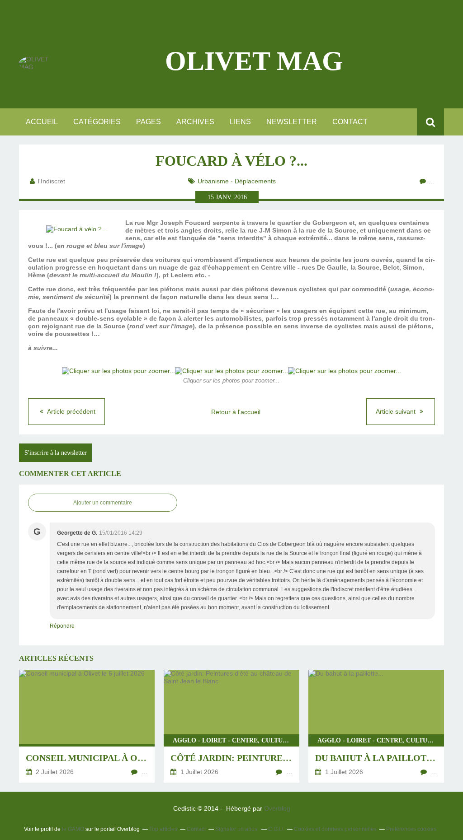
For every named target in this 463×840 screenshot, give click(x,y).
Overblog (277, 808)
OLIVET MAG (254, 61)
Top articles (163, 829)
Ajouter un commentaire (102, 502)
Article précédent (70, 411)
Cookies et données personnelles (335, 829)
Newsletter (291, 122)
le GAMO (73, 829)
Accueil (42, 122)
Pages (148, 122)
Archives (195, 122)
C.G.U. (276, 829)
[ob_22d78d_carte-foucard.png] (76, 229)
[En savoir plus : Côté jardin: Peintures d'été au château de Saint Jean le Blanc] (231, 726)
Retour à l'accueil (235, 411)
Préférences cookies (411, 829)
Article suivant (396, 411)
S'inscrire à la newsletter (55, 452)
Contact (350, 122)
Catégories (97, 122)
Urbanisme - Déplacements (237, 181)
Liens (240, 122)
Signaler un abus (237, 829)
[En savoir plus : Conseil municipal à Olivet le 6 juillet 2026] (87, 726)
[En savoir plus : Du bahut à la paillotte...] (376, 726)
